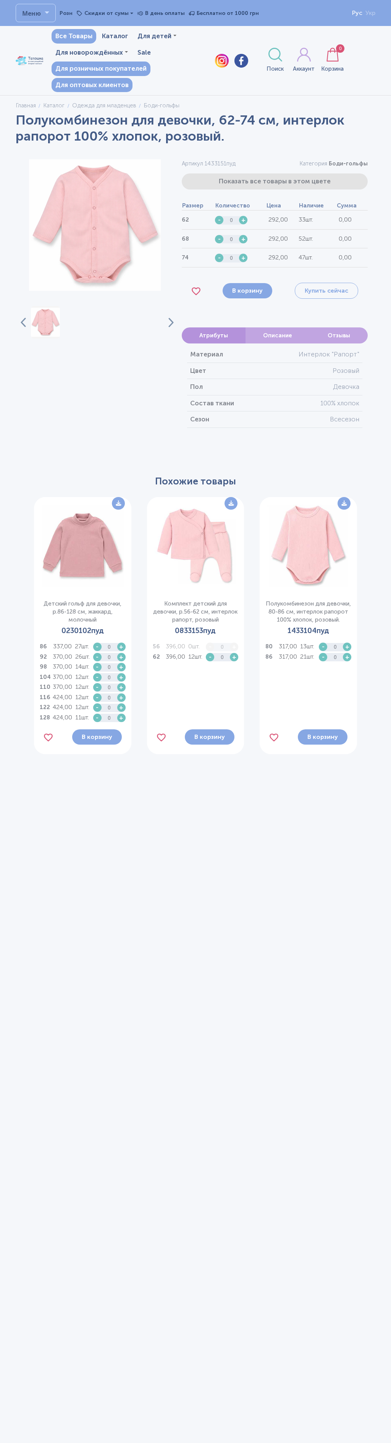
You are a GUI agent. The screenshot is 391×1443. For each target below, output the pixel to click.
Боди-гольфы (348, 163)
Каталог (115, 36)
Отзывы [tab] (339, 335)
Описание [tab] (277, 335)
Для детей (154, 36)
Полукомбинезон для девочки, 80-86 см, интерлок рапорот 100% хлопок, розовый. (308, 611)
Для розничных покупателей (101, 68)
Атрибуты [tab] (213, 335)
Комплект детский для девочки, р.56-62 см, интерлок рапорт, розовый (195, 611)
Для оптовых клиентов (92, 85)
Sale (144, 52)
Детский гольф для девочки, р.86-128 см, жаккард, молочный (82, 611)
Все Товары (73, 36)
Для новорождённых (89, 52)
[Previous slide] (23, 322)
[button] (45, 322)
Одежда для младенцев (104, 105)
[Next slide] (166, 322)
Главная (26, 105)
